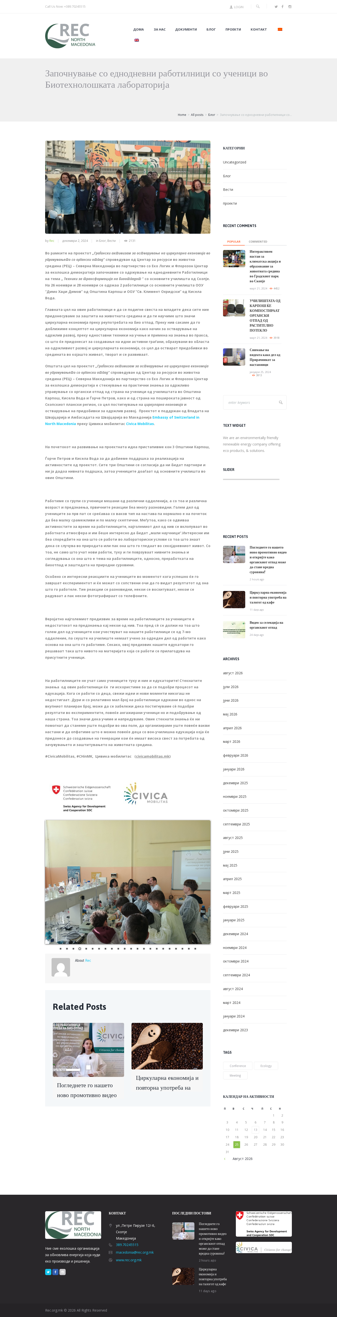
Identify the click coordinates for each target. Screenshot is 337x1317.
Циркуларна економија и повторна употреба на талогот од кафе (167, 1087)
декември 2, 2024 (75, 241)
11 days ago (257, 609)
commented (258, 241)
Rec (51, 241)
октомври (235, 810)
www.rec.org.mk (129, 1260)
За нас (160, 29)
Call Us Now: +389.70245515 (65, 6)
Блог (211, 29)
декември (235, 783)
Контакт (259, 29)
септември (236, 824)
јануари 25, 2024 (260, 372)
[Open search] (258, 6)
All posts (197, 115)
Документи (186, 29)
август (233, 673)
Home (182, 115)
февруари (235, 755)
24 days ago (257, 635)
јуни (231, 700)
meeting (235, 1075)
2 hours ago (257, 579)
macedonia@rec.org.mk (135, 1252)
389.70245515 (127, 1244)
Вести (111, 241)
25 (237, 1144)
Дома (138, 29)
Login (238, 7)
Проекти (233, 29)
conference (238, 1066)
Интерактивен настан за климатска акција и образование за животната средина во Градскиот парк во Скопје (265, 266)
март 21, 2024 (258, 288)
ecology (266, 1066)
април (232, 728)
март (231, 741)
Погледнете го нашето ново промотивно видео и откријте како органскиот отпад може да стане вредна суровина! (212, 1238)
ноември (234, 796)
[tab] (234, 240)
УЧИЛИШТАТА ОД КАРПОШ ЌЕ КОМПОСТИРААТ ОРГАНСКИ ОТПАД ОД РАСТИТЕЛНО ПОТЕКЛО (265, 315)
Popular (234, 241)
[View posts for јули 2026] (227, 1159)
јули (231, 686)
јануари (233, 769)
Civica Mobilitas (140, 423)
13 (255, 1130)
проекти (230, 203)
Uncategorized (234, 162)
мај (230, 714)
